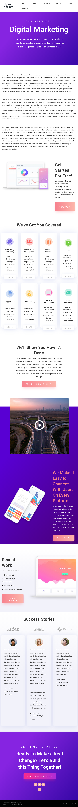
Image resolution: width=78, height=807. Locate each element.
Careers (69, 3)
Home (24, 3)
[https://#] (36, 784)
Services (47, 3)
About (35, 3)
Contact (25, 8)
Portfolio (58, 3)
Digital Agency (8, 5)
